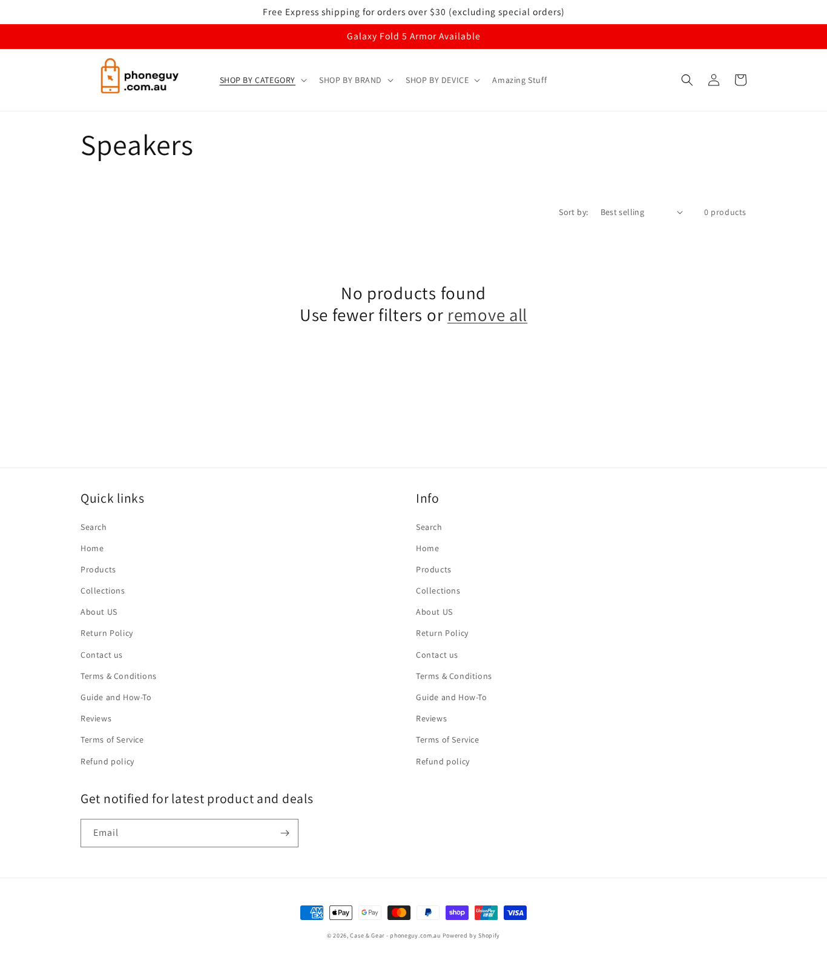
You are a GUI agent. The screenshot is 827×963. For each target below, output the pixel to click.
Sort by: (573, 212)
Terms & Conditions (119, 675)
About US (99, 611)
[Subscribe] (284, 833)
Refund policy (107, 761)
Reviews (96, 718)
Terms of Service (112, 739)
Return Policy (107, 632)
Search (94, 526)
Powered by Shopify (472, 935)
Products (98, 569)
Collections (103, 590)
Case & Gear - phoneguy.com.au (395, 935)
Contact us (102, 654)
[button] (262, 80)
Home (92, 548)
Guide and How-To (116, 697)
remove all (487, 315)
